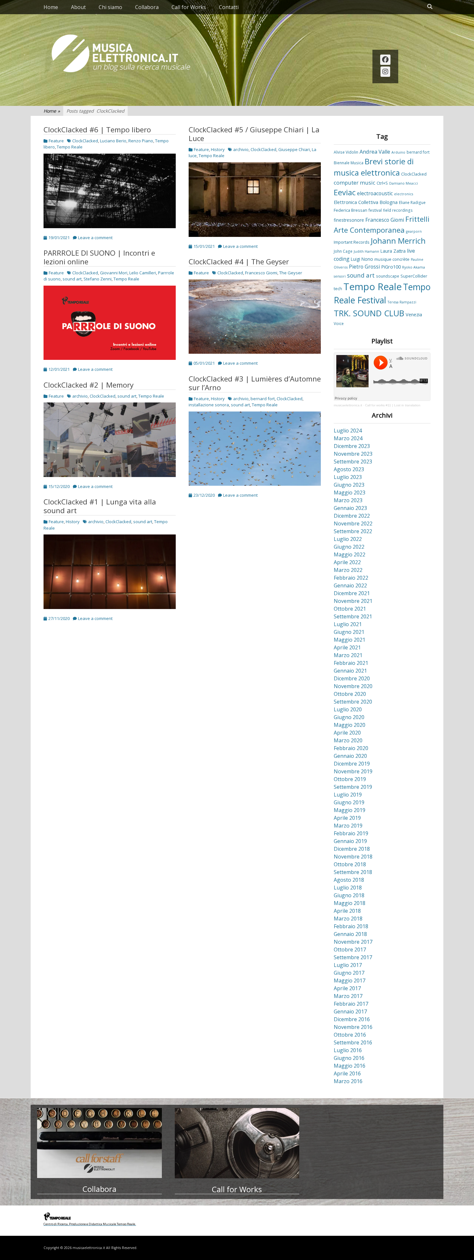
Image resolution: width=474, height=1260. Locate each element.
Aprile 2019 (347, 817)
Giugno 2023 (349, 484)
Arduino (398, 152)
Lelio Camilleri (142, 273)
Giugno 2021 (349, 631)
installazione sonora (209, 405)
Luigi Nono (362, 259)
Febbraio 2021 (351, 662)
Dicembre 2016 (352, 1019)
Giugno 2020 (349, 717)
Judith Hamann (366, 251)
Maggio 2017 (349, 980)
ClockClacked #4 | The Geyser (239, 262)
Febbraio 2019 (351, 833)
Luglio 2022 (348, 539)
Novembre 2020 (353, 686)
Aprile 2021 (347, 647)
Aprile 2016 (347, 1073)
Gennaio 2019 (350, 841)
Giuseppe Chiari (294, 149)
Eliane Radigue (412, 202)
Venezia (414, 314)
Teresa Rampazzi (402, 302)
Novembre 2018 (353, 856)
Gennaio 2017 (350, 1011)
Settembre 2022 (353, 531)
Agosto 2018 (349, 879)
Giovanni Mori (113, 273)
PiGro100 (391, 267)
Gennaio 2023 (350, 508)
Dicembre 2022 (352, 515)
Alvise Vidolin (346, 152)
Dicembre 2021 (352, 593)
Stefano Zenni (98, 279)
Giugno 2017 (349, 972)
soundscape (387, 276)
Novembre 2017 (353, 941)
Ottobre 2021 (350, 608)
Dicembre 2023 (352, 446)
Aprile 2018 (347, 910)
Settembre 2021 (353, 616)
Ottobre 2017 (350, 949)
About (78, 7)
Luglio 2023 (348, 477)
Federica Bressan (350, 210)
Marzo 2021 (348, 655)
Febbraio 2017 (351, 1003)
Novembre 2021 (353, 601)
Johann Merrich (398, 241)
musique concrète (392, 259)
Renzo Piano (140, 141)
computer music (354, 182)
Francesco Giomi (261, 273)
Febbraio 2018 (351, 926)
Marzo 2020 (348, 740)
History (218, 149)
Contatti (229, 7)
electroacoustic (375, 193)
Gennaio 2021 (350, 670)
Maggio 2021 (349, 639)
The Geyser (290, 273)
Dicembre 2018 (352, 848)
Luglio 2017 (348, 965)
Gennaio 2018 (350, 934)
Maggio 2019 (349, 810)
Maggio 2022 (349, 554)
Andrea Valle (375, 151)
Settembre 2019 (353, 786)
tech (338, 288)
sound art (72, 279)
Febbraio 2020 (351, 748)
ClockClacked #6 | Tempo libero (97, 130)
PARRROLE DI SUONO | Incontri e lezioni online (99, 257)
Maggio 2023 (349, 492)
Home (51, 7)
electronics (403, 194)
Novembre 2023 (353, 453)
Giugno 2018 (349, 895)
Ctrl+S (382, 183)
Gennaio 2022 (350, 585)
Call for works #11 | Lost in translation (392, 405)
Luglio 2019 (348, 794)
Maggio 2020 (349, 724)
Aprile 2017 (347, 988)
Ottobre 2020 (350, 693)
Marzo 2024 (348, 438)
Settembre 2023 (353, 461)
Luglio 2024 (348, 430)
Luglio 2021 (348, 624)
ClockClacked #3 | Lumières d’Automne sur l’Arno (255, 383)
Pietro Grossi (364, 266)
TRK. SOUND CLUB (369, 313)
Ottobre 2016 (350, 1034)
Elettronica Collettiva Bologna (366, 202)
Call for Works (189, 7)
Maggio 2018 (349, 903)
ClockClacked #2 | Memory (88, 385)
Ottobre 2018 (350, 864)
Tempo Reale (70, 147)
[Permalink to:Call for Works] (237, 1143)
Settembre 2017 (353, 957)
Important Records (352, 242)
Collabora (147, 7)
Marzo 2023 (348, 500)
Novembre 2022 (353, 523)
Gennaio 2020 (350, 755)
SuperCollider (413, 276)
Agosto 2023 (349, 469)
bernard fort (263, 398)
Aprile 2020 (347, 732)
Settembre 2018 (353, 872)
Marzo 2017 (348, 996)
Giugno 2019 (349, 802)
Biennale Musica (348, 162)
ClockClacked (85, 141)
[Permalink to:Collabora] (99, 1143)
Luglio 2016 (348, 1050)
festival (375, 210)
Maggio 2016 (349, 1065)
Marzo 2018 (348, 918)
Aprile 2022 (347, 562)
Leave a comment (95, 237)
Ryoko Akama (413, 267)
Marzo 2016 (348, 1081)
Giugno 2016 (349, 1058)
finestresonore (349, 220)
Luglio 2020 (348, 709)
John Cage (343, 251)
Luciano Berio (113, 141)
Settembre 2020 (353, 701)
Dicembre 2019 (352, 763)
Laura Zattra (393, 251)
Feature (56, 141)
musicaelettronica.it (348, 405)
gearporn (414, 231)
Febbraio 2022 (351, 577)
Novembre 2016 (353, 1027)
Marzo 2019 (348, 825)
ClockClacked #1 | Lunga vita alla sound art (100, 506)
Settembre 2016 (353, 1042)
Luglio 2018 (348, 887)
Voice (339, 323)
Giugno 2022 (349, 546)
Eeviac (345, 192)
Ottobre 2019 (350, 779)
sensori (340, 276)
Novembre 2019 (353, 771)
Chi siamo (110, 7)
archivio (241, 149)
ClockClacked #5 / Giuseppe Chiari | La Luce (254, 134)
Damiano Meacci (403, 183)
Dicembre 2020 (352, 678)
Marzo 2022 (348, 570)
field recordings (398, 210)
